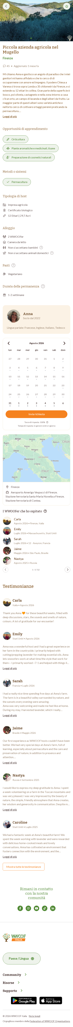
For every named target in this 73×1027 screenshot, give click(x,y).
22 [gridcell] (54, 385)
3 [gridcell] (10, 367)
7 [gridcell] (45, 367)
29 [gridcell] (27, 358)
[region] (36, 458)
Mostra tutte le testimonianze (23, 866)
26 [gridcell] (27, 394)
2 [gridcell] (63, 358)
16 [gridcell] (63, 376)
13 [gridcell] (36, 376)
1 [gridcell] (54, 358)
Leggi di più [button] (10, 116)
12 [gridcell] (27, 376)
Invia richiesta (37, 414)
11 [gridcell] (18, 376)
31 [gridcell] (45, 358)
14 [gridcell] (45, 376)
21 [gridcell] (45, 385)
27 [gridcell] (10, 358)
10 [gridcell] (10, 376)
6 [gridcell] (36, 367)
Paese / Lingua (19, 958)
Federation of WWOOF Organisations (50, 1021)
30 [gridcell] (36, 358)
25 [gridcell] (18, 394)
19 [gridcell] (27, 385)
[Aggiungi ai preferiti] (66, 6)
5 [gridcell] (27, 367)
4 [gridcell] (19, 367)
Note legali (34, 1016)
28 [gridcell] (18, 358)
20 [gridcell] (36, 385)
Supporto (10, 991)
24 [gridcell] (10, 394)
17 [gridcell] (10, 385)
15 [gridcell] (54, 376)
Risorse (8, 983)
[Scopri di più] (41, 247)
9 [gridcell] (63, 367)
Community (12, 975)
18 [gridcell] (18, 385)
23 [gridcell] (63, 385)
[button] (36, 20)
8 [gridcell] (54, 367)
